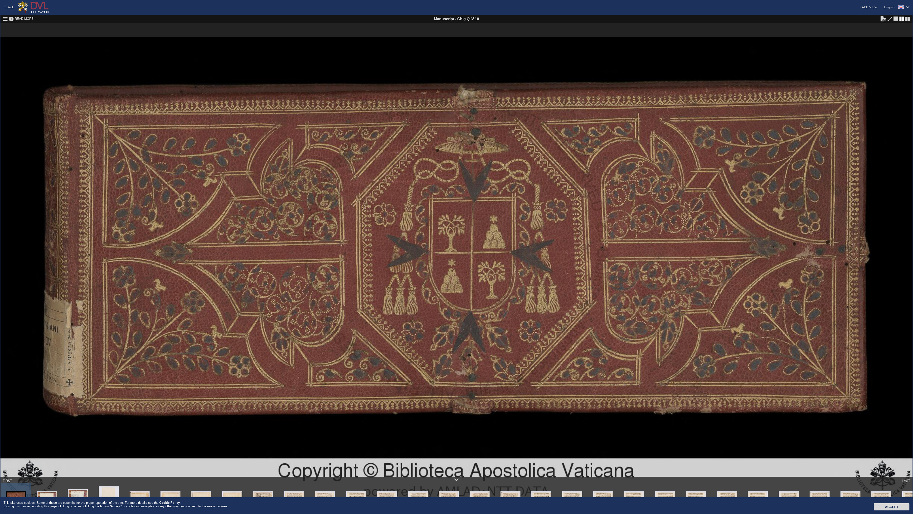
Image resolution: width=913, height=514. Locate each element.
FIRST (7, 481)
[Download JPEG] (883, 18)
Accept (891, 507)
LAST (906, 481)
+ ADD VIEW (868, 7)
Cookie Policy (169, 502)
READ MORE (24, 18)
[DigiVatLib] (33, 12)
